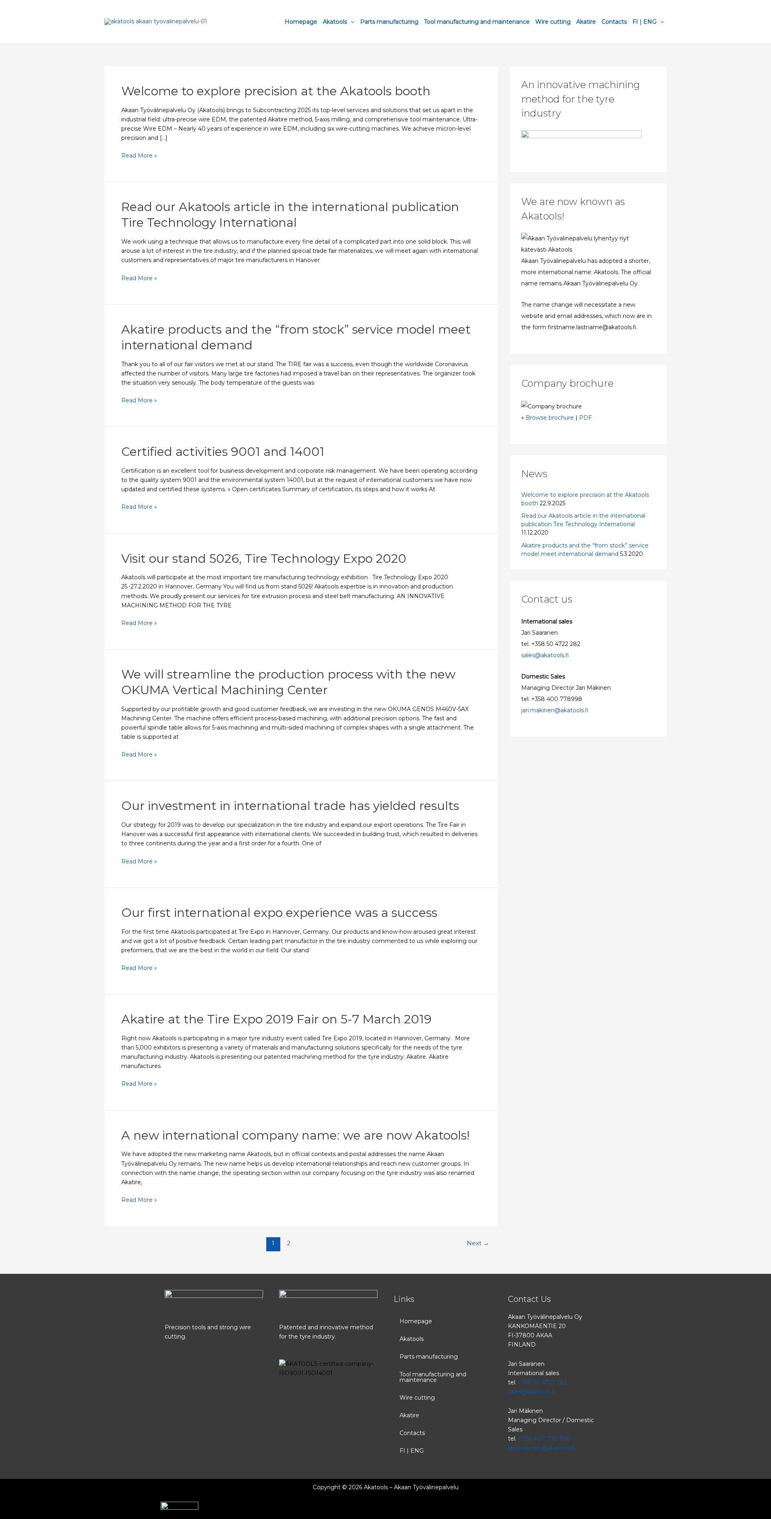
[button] (443, 1339)
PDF (585, 417)
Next (478, 1243)
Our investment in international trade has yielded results (290, 805)
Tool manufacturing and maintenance (477, 21)
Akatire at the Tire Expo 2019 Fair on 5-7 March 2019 (276, 1019)
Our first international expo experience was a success (279, 912)
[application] (350, 21)
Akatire (586, 21)
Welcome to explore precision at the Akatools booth (275, 91)
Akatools (335, 21)
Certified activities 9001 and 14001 (222, 451)
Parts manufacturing (389, 21)
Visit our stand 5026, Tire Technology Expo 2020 (263, 558)
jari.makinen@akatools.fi (555, 710)
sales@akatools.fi (545, 655)
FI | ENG (644, 21)
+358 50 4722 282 (542, 1382)
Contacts (614, 21)
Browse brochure (550, 417)
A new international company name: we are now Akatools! (295, 1135)
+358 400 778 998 (544, 1438)
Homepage (301, 21)
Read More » (139, 155)
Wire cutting (553, 21)
